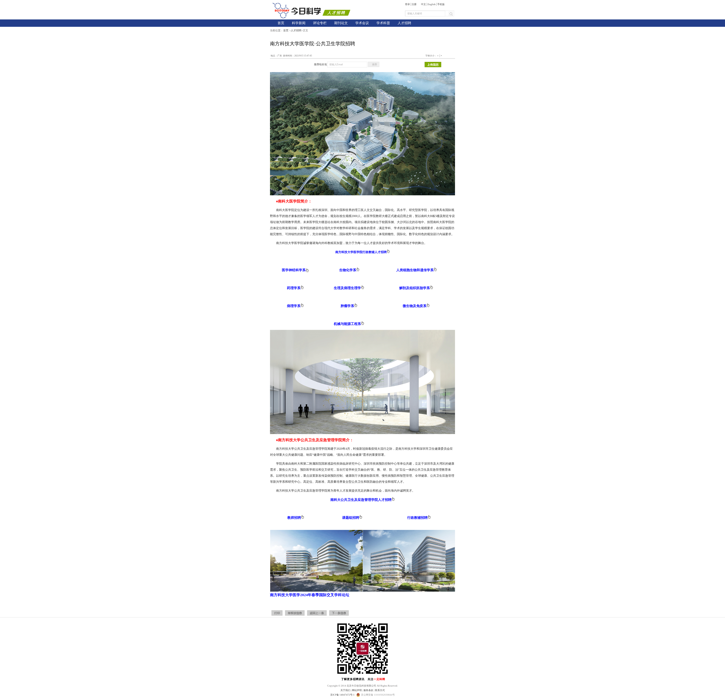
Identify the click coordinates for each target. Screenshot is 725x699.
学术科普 (383, 23)
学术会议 (362, 23)
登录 (407, 4)
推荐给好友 (320, 64)
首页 (281, 23)
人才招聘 (404, 23)
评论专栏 (320, 23)
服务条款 (368, 690)
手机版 (441, 4)
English (432, 4)
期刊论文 (341, 23)
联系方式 (380, 690)
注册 (414, 4)
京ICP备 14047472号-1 (342, 694)
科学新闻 (298, 23)
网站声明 (357, 690)
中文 (423, 4)
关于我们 (345, 690)
